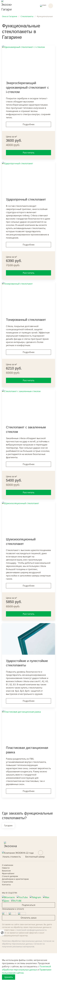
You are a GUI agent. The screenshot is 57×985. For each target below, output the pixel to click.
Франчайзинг (8, 873)
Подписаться (28, 905)
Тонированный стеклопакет (26, 319)
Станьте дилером (10, 876)
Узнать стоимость (12, 856)
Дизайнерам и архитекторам (15, 879)
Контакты (6, 884)
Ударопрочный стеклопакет (26, 199)
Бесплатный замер (35, 856)
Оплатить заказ (28, 917)
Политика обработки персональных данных (22, 941)
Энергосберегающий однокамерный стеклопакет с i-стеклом (27, 87)
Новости (6, 868)
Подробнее (28, 124)
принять (8, 977)
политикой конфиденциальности (31, 930)
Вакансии (6, 870)
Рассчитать (28, 152)
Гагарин (8, 825)
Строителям (7, 882)
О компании (7, 865)
